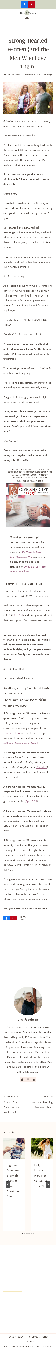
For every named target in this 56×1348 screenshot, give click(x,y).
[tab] (22, 1233)
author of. (21, 743)
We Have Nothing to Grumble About (42, 1102)
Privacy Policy (15, 1337)
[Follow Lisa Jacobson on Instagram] (28, 1079)
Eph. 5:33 (31, 801)
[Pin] (13, 918)
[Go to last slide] (8, 1184)
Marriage (47, 75)
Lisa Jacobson (13, 75)
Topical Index (28, 1341)
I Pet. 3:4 (17, 615)
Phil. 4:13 (41, 767)
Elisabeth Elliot (12, 733)
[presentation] (14, 1148)
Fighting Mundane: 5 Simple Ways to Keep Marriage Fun (13, 1181)
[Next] (48, 1184)
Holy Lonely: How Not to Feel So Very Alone (41, 1176)
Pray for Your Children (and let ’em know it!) (13, 1105)
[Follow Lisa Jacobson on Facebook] (22, 1079)
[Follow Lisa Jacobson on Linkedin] (33, 1079)
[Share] (6, 918)
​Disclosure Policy (39, 1337)
